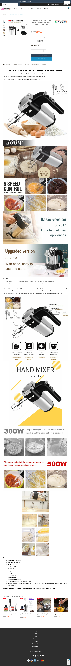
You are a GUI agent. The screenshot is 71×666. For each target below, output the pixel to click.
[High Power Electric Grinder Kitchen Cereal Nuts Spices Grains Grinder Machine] (44, 605)
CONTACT (45, 9)
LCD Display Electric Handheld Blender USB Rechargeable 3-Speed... (26, 614)
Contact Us (35, 641)
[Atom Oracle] (5, 8)
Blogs (35, 634)
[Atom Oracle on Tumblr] (38, 656)
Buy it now (41, 59)
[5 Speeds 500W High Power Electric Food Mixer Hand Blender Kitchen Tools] (18, 30)
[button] (9, 30)
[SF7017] (41, 41)
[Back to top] (68, 663)
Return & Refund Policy (35, 652)
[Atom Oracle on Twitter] (30, 656)
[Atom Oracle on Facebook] (28, 656)
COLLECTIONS (30, 9)
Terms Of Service (35, 649)
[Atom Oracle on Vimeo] (43, 656)
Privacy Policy (35, 644)
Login (57, 5)
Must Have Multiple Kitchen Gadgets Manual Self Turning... (60, 614)
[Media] (26, 24)
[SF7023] (38, 41)
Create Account (65, 5)
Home (35, 636)
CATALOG (22, 9)
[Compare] (26, 22)
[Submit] (19, 4)
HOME (15, 9)
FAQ (36, 631)
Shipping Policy (35, 647)
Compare (52, 5)
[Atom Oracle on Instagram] (35, 656)
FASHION (38, 9)
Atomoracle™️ (34, 663)
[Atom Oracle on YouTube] (40, 656)
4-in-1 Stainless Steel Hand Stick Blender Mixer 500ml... (9, 614)
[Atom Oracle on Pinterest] (33, 656)
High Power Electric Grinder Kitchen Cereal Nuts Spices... (43, 614)
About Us (35, 639)
